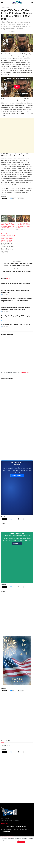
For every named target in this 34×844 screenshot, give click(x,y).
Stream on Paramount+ (17, 475)
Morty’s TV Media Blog (11, 826)
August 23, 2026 (5, 286)
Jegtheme (17, 820)
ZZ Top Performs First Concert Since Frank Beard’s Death (15, 291)
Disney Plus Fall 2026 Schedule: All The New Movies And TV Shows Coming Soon (15, 308)
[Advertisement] (17, 135)
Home (2, 7)
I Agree (21, 842)
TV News (7, 7)
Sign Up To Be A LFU (17, 543)
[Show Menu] (2, 2)
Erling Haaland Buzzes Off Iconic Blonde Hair (16, 324)
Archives (16, 829)
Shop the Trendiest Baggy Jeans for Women (15, 284)
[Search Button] (32, 2)
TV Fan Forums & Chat (6, 829)
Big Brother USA (22, 826)
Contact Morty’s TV (6, 831)
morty (4, 31)
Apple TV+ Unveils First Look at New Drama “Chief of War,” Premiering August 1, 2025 (23, 225)
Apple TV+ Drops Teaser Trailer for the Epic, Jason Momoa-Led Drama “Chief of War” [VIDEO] (7, 225)
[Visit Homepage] (17, 2)
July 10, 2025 (11, 31)
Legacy (26, 829)
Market (21, 829)
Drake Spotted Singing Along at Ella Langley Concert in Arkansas (15, 317)
